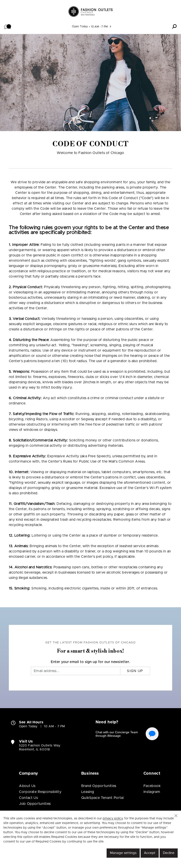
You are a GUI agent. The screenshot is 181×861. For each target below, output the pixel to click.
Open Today (80, 26)
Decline (168, 853)
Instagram (151, 792)
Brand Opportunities (98, 786)
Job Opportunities (35, 803)
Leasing (87, 792)
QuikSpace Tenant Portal (102, 798)
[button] (7, 26)
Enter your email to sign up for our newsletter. (90, 662)
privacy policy (113, 818)
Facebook (152, 786)
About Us (27, 786)
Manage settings (123, 853)
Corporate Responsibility (40, 792)
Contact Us (28, 798)
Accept (149, 853)
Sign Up (135, 671)
